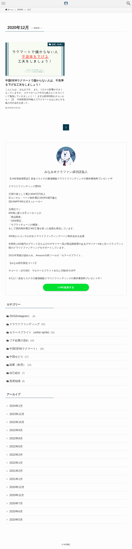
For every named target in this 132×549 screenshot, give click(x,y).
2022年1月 (16, 462)
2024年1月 (16, 405)
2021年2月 (16, 470)
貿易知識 (17, 381)
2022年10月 (16, 422)
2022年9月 (16, 430)
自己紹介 (17, 372)
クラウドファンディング (27, 324)
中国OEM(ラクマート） (26, 348)
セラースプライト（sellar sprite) (31, 332)
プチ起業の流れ (21, 340)
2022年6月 (16, 446)
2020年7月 (16, 503)
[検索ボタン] (128, 3)
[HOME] (66, 3)
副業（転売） (20, 364)
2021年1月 (16, 479)
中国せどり (19, 356)
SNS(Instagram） (22, 316)
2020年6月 (16, 511)
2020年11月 (16, 495)
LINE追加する (66, 287)
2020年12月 (16, 487)
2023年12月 (16, 414)
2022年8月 (16, 438)
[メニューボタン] (3, 3)
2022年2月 (16, 454)
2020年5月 (16, 519)
